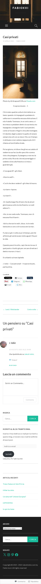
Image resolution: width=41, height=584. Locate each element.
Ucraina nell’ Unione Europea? (14, 496)
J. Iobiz (12, 343)
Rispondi (13, 365)
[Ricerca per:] (20, 418)
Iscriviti (9, 454)
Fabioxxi (21, 8)
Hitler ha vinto (8, 490)
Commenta (30, 400)
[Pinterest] (12, 555)
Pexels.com (30, 101)
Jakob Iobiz (29, 354)
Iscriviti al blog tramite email (16, 429)
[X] (4, 555)
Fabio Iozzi (20, 41)
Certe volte (32, 309)
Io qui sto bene (8, 509)
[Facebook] (16, 555)
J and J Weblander (11, 309)
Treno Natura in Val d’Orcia (13, 484)
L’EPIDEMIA (8, 503)
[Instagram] (8, 555)
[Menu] (6, 25)
